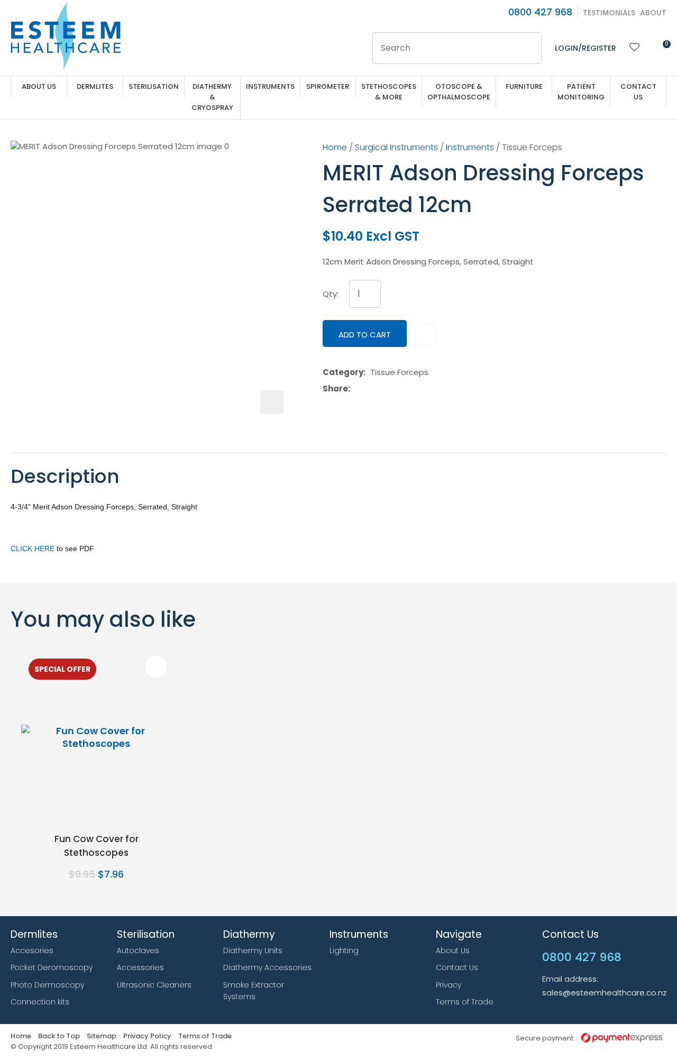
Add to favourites (156, 666)
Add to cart (364, 334)
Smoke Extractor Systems (253, 991)
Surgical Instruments (396, 147)
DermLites (95, 86)
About (653, 12)
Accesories (32, 950)
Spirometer (327, 86)
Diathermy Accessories (267, 967)
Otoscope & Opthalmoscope (458, 91)
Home (335, 147)
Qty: (330, 294)
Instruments (270, 86)
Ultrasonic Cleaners (154, 985)
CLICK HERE (32, 548)
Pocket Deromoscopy (52, 967)
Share (335, 388)
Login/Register (585, 48)
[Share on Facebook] (357, 388)
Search (529, 48)
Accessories (140, 967)
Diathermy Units (252, 950)
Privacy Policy (147, 1036)
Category (343, 372)
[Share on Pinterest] (403, 389)
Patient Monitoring (581, 91)
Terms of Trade (464, 1002)
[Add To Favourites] (425, 334)
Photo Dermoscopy (47, 985)
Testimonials (609, 12)
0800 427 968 (540, 11)
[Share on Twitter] (371, 388)
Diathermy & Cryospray (212, 97)
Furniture (524, 86)
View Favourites (634, 48)
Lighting (344, 950)
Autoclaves (138, 950)
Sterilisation (154, 86)
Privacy (448, 985)
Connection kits (40, 1002)
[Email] (387, 388)
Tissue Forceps (532, 147)
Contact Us (638, 91)
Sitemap (101, 1036)
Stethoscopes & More (388, 91)
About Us (39, 86)
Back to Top (59, 1036)
